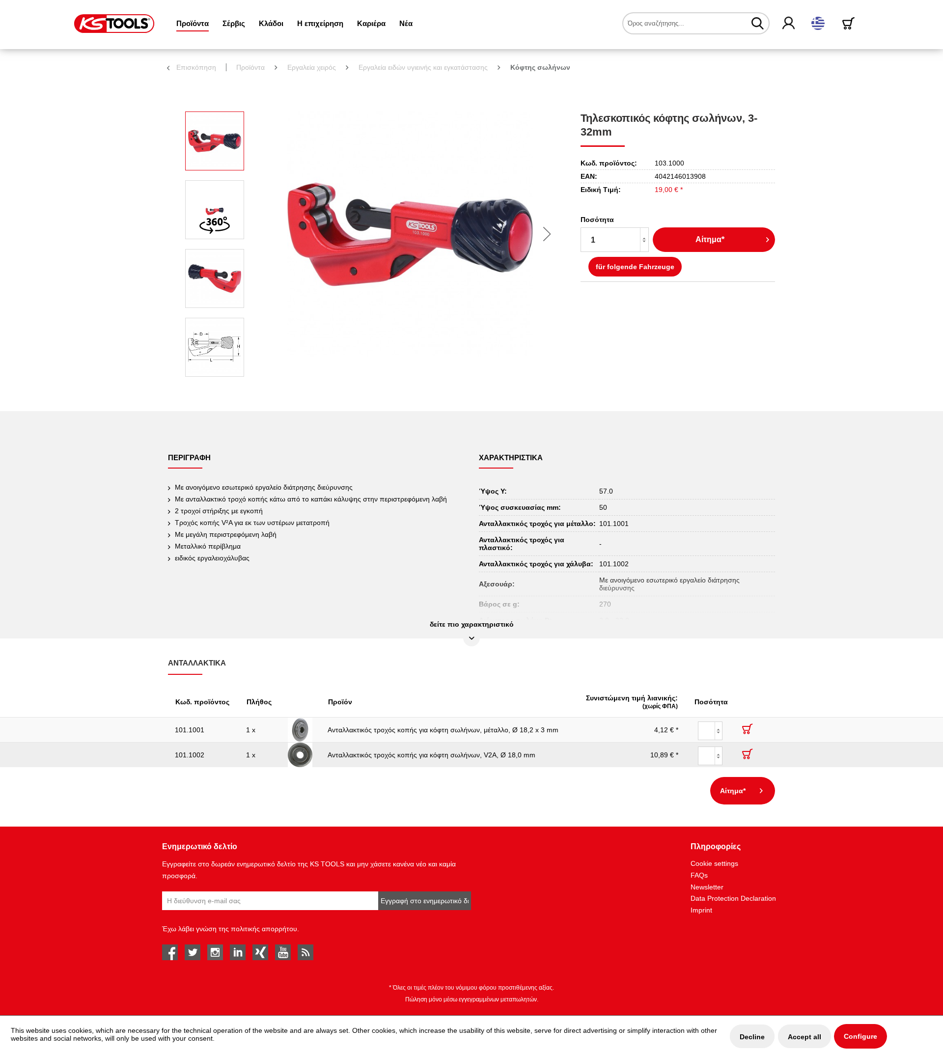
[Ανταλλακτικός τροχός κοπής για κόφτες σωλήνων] (301, 730)
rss (305, 952)
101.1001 (189, 730)
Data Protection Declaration (733, 898)
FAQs (699, 875)
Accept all (804, 1037)
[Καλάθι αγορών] (850, 23)
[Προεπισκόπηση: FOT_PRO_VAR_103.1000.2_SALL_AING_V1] (214, 278)
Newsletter (707, 887)
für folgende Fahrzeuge (635, 267)
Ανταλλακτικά (197, 663)
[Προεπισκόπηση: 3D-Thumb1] (214, 209)
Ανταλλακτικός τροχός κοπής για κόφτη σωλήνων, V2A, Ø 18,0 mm (431, 755)
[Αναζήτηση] (758, 23)
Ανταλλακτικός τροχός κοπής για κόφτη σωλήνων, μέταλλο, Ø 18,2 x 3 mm (443, 730)
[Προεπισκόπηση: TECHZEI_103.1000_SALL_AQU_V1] (214, 347)
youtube (283, 952)
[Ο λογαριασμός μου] (789, 23)
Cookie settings (714, 863)
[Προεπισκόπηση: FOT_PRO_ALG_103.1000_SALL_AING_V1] (214, 140)
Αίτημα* (709, 239)
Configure (860, 1036)
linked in (238, 952)
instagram (215, 952)
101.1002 (189, 755)
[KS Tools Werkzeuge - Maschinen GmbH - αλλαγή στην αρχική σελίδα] (114, 23)
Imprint (701, 910)
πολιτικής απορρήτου (264, 929)
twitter (192, 952)
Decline (752, 1037)
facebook (170, 952)
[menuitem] (192, 23)
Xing (260, 952)
